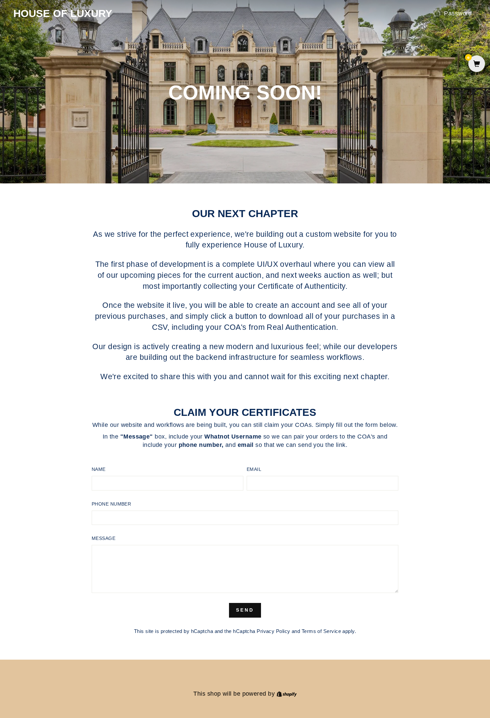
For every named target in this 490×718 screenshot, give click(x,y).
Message (103, 538)
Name (99, 469)
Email (254, 469)
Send (245, 610)
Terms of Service (321, 631)
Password (458, 13)
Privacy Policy (273, 631)
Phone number (111, 504)
